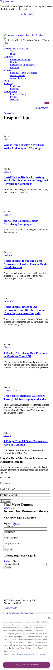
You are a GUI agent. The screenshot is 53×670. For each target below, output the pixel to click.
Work (6, 81)
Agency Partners (18, 78)
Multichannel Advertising (16, 48)
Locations (14, 89)
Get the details (26, 14)
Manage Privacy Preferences (27, 665)
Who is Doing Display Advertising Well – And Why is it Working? (24, 146)
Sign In (16, 523)
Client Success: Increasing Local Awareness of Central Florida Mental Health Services (26, 264)
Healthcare (9, 255)
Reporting (14, 67)
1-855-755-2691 (41, 108)
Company (8, 83)
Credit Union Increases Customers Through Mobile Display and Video (25, 397)
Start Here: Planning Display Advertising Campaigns (21, 222)
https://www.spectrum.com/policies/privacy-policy (24, 654)
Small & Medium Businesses (23, 72)
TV (11, 51)
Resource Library (18, 94)
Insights (13, 97)
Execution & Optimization (22, 64)
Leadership (15, 86)
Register (7, 561)
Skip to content (7, 1)
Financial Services (12, 390)
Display (7, 139)
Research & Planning (20, 59)
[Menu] (5, 45)
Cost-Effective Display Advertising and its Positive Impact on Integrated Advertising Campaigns (26, 180)
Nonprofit (8, 301)
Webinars (14, 99)
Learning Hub (10, 91)
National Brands (17, 75)
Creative (14, 62)
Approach (9, 56)
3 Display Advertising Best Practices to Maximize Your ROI (25, 354)
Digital (13, 54)
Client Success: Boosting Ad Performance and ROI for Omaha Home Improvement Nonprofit (24, 310)
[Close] (48, 618)
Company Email (11, 564)
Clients (7, 70)
